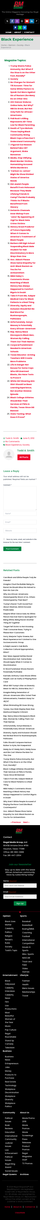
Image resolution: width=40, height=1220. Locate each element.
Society (20, 45)
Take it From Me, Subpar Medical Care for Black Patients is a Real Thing (22, 299)
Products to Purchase (10, 1076)
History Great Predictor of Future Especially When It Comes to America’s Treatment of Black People (23, 233)
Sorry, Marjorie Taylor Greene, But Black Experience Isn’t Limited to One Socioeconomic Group (19, 639)
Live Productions (11, 1007)
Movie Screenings (27, 1134)
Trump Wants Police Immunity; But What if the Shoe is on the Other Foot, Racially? (18, 762)
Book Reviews (9, 1127)
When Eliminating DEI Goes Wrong (18, 705)
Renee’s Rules (9, 941)
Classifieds (20, 1212)
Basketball (27, 925)
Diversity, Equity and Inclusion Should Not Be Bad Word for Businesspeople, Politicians (22, 312)
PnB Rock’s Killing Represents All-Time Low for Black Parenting (22, 121)
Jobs (7, 1067)
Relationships (28, 992)
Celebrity (9, 928)
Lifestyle (24, 975)
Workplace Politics (10, 1105)
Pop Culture (10, 1030)
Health (25, 984)
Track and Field (27, 963)
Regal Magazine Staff (27, 1156)
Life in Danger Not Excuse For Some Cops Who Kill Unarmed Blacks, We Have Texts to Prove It (22, 371)
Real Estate (10, 1081)
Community (9, 1112)
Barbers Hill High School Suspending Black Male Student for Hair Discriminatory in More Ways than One (22, 250)
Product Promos (26, 1148)
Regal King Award (10, 1166)
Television (10, 1047)
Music (8, 1026)
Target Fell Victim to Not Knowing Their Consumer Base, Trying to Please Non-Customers (18, 629)
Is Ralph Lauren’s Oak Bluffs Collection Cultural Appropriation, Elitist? (18, 649)
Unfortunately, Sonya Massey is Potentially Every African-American (23, 325)
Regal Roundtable (10, 1035)
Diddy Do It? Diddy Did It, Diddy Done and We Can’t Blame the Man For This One (19, 752)
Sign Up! (20, 903)
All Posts (23, 457)
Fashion (26, 980)
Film (7, 1002)
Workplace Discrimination (12, 1091)
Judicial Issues (9, 1145)
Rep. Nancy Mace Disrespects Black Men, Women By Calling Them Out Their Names (19, 719)
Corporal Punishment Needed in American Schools (21, 348)
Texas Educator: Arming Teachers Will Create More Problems (22, 358)
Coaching (27, 932)
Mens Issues (28, 988)
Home (4, 45)
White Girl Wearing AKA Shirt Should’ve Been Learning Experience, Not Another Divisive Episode (22, 388)
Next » (26, 822)
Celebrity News (9, 996)
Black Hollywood (10, 982)
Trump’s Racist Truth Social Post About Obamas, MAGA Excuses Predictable (17, 607)
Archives (24, 1174)
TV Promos (27, 1163)
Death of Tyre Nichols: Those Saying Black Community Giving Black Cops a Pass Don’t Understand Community (22, 135)
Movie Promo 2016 (28, 1120)
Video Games (25, 970)
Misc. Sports (28, 954)
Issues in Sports (26, 949)
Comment (7, 485)
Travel (25, 995)
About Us (24, 1112)
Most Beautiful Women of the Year (10, 1017)
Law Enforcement (11, 1152)
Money (8, 1071)
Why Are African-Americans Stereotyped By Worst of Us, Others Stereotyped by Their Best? (19, 597)
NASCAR (26, 958)
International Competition (28, 942)
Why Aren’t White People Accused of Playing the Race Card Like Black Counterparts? (19, 804)
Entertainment (10, 975)
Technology (10, 1085)
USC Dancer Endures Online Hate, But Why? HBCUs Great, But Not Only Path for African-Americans (21, 109)
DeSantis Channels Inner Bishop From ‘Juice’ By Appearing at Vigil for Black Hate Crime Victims (22, 217)
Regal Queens (10, 1174)
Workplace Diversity (10, 1098)
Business (7, 1051)
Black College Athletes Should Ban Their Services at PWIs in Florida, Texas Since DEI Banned (22, 404)
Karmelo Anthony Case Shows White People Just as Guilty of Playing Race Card (19, 678)
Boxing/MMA (28, 929)
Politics (8, 932)
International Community (11, 1138)
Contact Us (30, 1207)
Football (26, 936)
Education (10, 1132)
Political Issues (8, 1120)
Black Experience (13, 444)
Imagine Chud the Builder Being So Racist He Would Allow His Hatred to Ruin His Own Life (19, 587)
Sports (23, 916)
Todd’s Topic (11, 950)
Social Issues (11, 1171)
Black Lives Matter (10, 923)
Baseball (26, 921)
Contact (7, 837)
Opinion (11, 45)
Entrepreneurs (11, 1063)
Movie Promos (26, 1127)
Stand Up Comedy (9, 1042)
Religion (8, 936)
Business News (9, 1058)
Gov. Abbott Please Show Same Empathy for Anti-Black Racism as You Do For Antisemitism (23, 266)
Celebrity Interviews (10, 989)
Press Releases (26, 1141)
